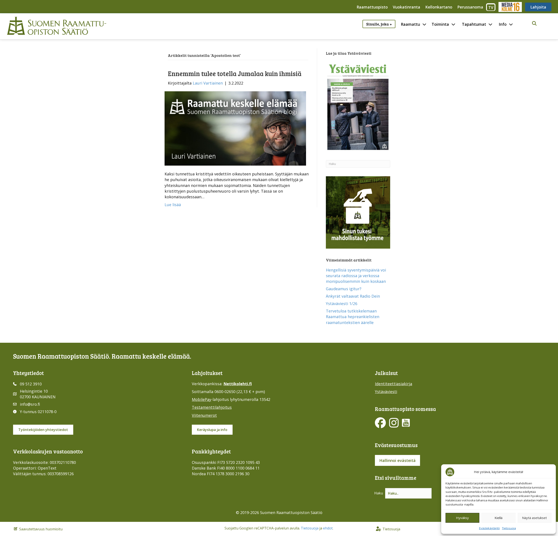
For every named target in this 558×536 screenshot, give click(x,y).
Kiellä (498, 518)
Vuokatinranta (406, 7)
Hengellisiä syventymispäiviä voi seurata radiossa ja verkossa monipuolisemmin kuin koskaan (356, 275)
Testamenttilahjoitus (212, 407)
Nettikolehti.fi (237, 383)
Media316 (510, 7)
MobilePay (201, 399)
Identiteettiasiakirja (393, 383)
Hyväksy (462, 518)
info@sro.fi (30, 404)
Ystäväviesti (386, 391)
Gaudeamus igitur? (343, 288)
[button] (534, 23)
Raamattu (410, 24)
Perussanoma (470, 7)
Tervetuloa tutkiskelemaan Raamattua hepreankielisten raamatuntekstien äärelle (352, 316)
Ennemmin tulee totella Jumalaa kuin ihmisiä (234, 73)
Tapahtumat (474, 24)
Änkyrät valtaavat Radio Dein (353, 296)
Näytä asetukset (534, 518)
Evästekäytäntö (489, 528)
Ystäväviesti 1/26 (341, 303)
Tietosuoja (509, 528)
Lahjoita (538, 7)
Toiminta (440, 24)
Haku (378, 493)
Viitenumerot (204, 415)
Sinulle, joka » (379, 24)
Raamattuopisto (372, 7)
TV (490, 7)
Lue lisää (173, 204)
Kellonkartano (438, 7)
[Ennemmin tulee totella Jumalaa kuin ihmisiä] (235, 128)
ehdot (328, 528)
